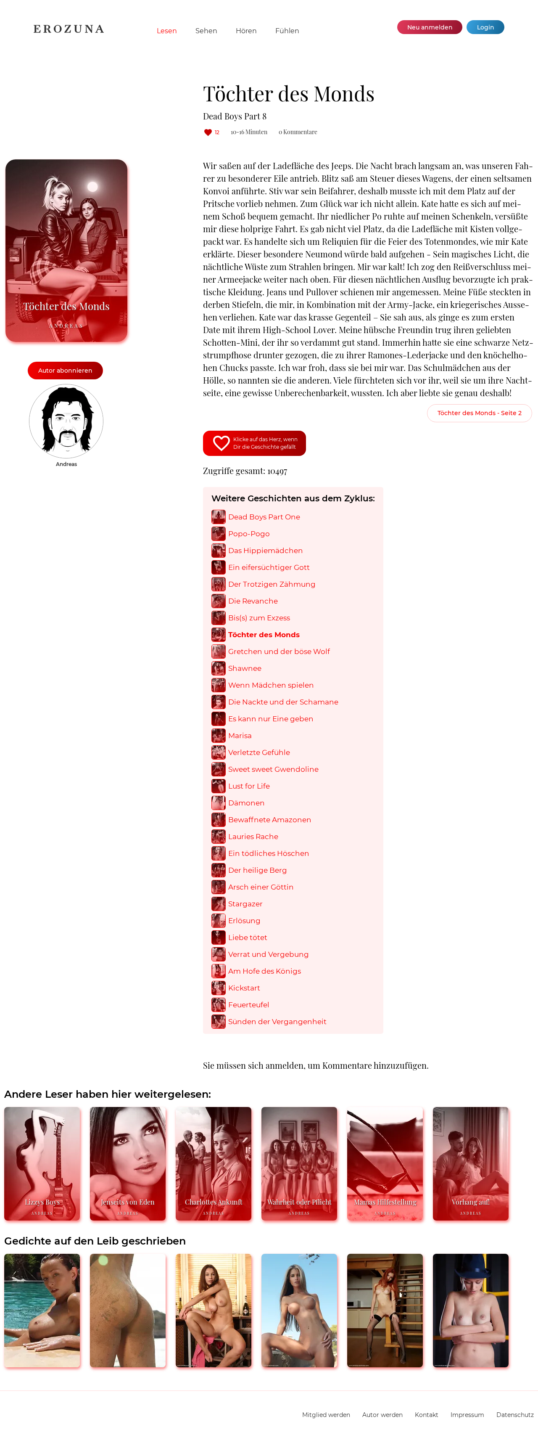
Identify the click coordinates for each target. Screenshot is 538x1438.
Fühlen (287, 31)
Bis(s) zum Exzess (259, 618)
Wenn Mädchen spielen (271, 685)
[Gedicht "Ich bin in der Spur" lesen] (128, 1363)
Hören (246, 31)
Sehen (206, 31)
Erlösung (244, 920)
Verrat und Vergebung (268, 954)
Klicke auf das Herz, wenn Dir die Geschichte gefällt (265, 443)
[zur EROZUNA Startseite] (69, 31)
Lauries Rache (253, 836)
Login (485, 27)
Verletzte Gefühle (259, 752)
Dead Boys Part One (264, 517)
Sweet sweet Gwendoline (273, 769)
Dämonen (246, 803)
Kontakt (426, 1415)
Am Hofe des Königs (264, 971)
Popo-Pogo (249, 534)
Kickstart (244, 988)
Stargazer (245, 904)
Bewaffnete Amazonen (269, 820)
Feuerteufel (248, 1005)
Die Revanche (253, 601)
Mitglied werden (326, 1415)
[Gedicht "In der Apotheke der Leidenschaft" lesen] (299, 1363)
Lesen (167, 31)
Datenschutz (515, 1415)
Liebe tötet (247, 937)
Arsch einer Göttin (261, 887)
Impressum (467, 1415)
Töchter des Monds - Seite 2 (480, 413)
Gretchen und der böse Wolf (279, 651)
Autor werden (382, 1415)
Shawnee (244, 668)
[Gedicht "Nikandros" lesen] (385, 1363)
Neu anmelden (430, 27)
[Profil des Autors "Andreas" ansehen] (66, 388)
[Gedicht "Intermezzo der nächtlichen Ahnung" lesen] (471, 1363)
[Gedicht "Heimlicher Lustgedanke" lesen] (213, 1363)
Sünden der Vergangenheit (277, 1021)
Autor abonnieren (65, 370)
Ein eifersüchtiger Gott (269, 567)
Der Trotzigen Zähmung (272, 584)
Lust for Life (249, 786)
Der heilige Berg (257, 870)
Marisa (240, 735)
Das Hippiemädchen (265, 550)
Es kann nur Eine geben (271, 719)
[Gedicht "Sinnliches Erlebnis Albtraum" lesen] (42, 1363)
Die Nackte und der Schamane (283, 702)
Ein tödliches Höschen (268, 853)
